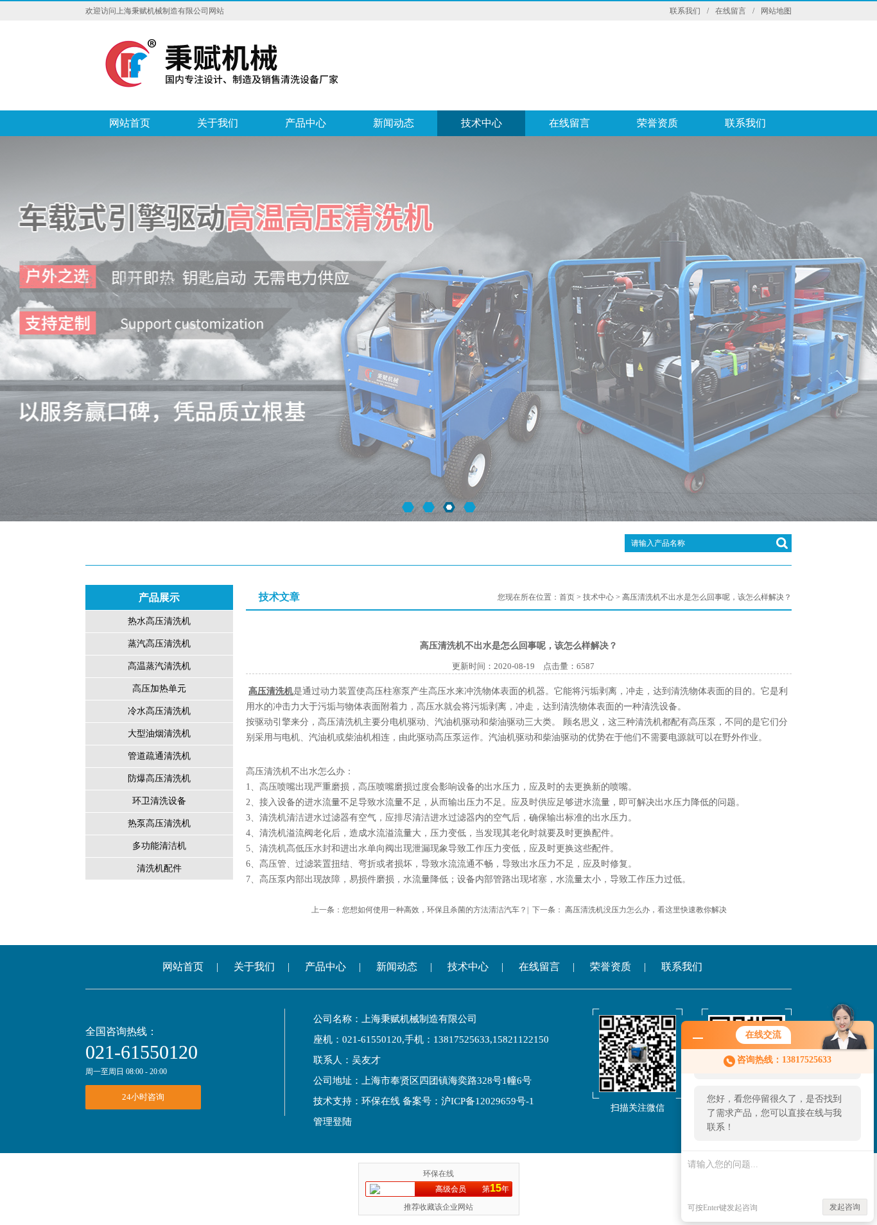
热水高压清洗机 (159, 621)
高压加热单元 (159, 688)
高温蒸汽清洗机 (159, 666)
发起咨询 (844, 1207)
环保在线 (380, 1101)
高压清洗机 (270, 691)
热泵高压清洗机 (159, 823)
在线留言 (730, 10)
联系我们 (685, 10)
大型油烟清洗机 (159, 733)
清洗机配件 (159, 868)
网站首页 (129, 122)
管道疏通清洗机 (159, 756)
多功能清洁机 (159, 846)
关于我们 (217, 122)
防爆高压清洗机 (159, 778)
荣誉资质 (657, 122)
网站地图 (776, 10)
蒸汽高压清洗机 (159, 643)
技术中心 (481, 122)
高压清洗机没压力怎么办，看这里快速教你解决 (646, 909)
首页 (567, 597)
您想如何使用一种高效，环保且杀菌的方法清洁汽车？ (434, 909)
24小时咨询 (143, 1097)
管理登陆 (332, 1121)
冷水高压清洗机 (159, 711)
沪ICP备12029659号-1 (487, 1101)
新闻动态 (393, 122)
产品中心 (305, 122)
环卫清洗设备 (159, 801)
